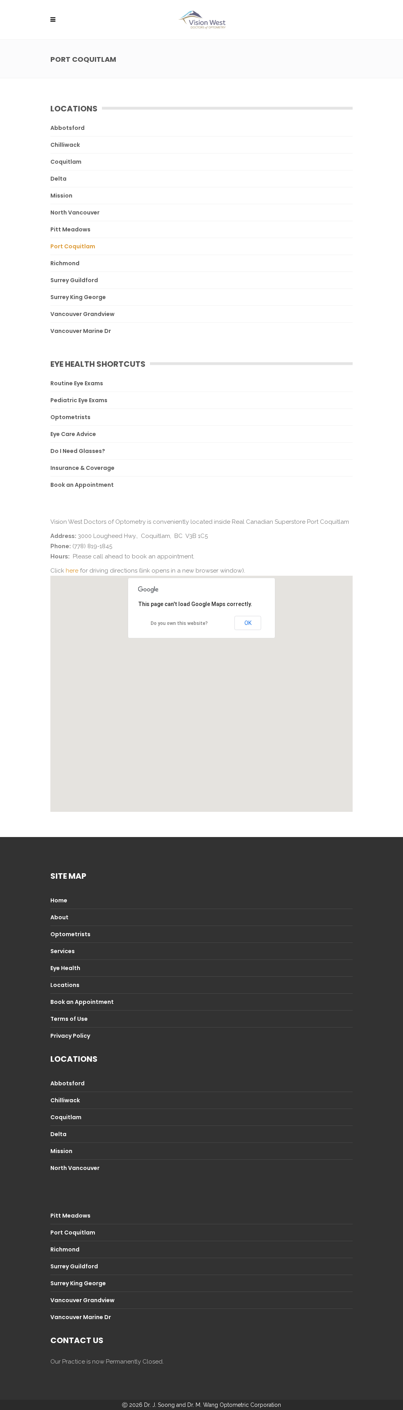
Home (58, 900)
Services (62, 951)
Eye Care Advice (73, 434)
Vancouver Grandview (82, 314)
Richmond (64, 263)
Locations (64, 985)
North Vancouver (75, 212)
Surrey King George (78, 297)
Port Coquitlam (72, 246)
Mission (61, 196)
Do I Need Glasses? (77, 451)
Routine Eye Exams (76, 383)
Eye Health (65, 968)
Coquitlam (65, 162)
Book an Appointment (82, 485)
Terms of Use (69, 1019)
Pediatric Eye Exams (78, 400)
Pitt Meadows (70, 229)
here (72, 570)
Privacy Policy (70, 1036)
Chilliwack (65, 145)
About (59, 917)
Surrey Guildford (74, 280)
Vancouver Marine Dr (80, 331)
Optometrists (70, 417)
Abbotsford (67, 128)
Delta (58, 179)
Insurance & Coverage (82, 468)
